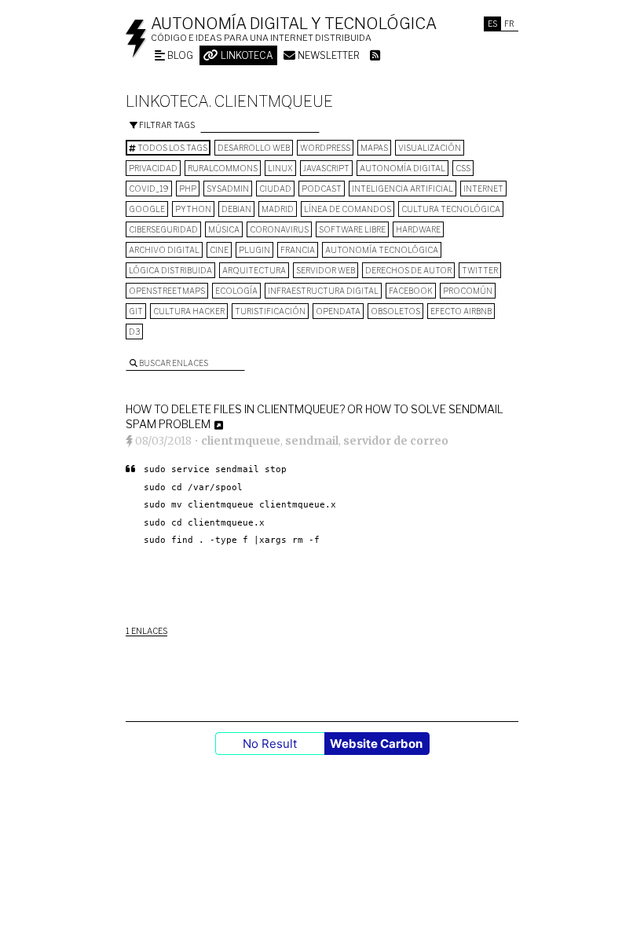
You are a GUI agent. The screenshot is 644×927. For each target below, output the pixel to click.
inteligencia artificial (402, 188)
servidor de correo (395, 441)
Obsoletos (395, 311)
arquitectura (254, 270)
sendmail (311, 441)
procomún (467, 290)
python (193, 209)
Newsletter (327, 55)
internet (483, 188)
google (147, 209)
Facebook (411, 290)
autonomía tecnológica (381, 250)
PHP (187, 188)
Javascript (326, 168)
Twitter (480, 270)
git (136, 311)
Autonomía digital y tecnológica (294, 23)
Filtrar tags (166, 125)
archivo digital (164, 250)
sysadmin (228, 188)
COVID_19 (149, 188)
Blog (179, 55)
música (224, 229)
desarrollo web (254, 147)
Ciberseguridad (163, 229)
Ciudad (275, 188)
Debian (236, 209)
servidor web (325, 270)
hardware (418, 229)
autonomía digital (402, 168)
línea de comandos (347, 209)
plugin (254, 250)
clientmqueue (240, 441)
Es (492, 23)
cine (219, 250)
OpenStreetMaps (167, 290)
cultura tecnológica (450, 209)
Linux (280, 168)
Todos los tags (171, 147)
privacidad (153, 168)
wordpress (325, 147)
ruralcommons (223, 168)
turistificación (270, 311)
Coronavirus (279, 229)
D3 (134, 331)
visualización (429, 147)
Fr (509, 23)
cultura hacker (189, 311)
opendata (338, 311)
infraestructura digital (323, 290)
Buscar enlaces (172, 363)
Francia (297, 250)
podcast (322, 188)
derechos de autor (408, 270)
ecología (236, 290)
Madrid (278, 209)
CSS (463, 168)
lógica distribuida (170, 270)
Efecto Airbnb (461, 311)
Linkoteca (245, 55)
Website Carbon (376, 743)
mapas (374, 147)
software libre (352, 229)
